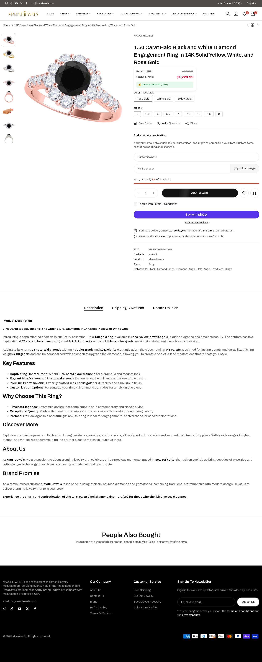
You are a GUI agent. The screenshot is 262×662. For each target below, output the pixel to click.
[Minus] (138, 193)
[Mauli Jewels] (23, 14)
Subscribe (248, 602)
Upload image (247, 168)
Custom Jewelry (143, 596)
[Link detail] (6, 3)
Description (93, 308)
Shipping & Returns (128, 308)
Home (6, 25)
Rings (152, 264)
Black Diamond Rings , (162, 269)
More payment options (196, 222)
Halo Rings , (204, 269)
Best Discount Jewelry (147, 601)
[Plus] (153, 193)
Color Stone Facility (146, 607)
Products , (218, 269)
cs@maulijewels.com (19, 601)
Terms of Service (101, 613)
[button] (244, 193)
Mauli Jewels (143, 35)
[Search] (228, 14)
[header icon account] (236, 14)
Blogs (93, 601)
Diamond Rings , (186, 269)
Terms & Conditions (165, 203)
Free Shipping (142, 590)
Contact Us (97, 596)
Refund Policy (98, 607)
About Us (95, 590)
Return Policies (165, 308)
